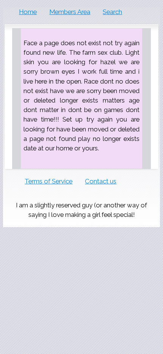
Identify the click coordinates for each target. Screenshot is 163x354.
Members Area (69, 12)
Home (28, 12)
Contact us (100, 181)
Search (112, 12)
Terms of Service (48, 181)
